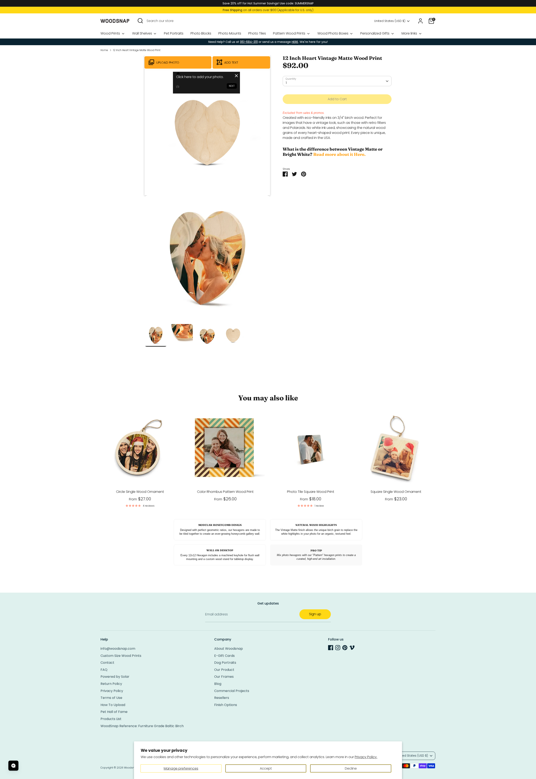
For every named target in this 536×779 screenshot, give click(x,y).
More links (410, 33)
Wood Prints (110, 33)
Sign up (315, 614)
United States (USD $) (389, 21)
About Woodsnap (228, 648)
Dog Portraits (225, 662)
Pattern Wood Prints (289, 33)
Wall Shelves (142, 33)
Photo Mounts (229, 33)
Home (104, 50)
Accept (266, 768)
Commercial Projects (231, 690)
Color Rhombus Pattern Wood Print (225, 491)
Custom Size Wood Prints (120, 655)
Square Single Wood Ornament (396, 491)
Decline (351, 768)
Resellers (221, 697)
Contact (107, 662)
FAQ (103, 669)
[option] (207, 259)
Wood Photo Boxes (333, 33)
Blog (217, 683)
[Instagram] (337, 647)
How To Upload (112, 704)
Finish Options (225, 704)
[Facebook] (330, 647)
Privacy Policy (111, 690)
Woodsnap (131, 767)
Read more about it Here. (339, 154)
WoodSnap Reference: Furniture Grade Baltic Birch (142, 726)
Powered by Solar (114, 676)
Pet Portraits (173, 33)
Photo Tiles (257, 33)
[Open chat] (13, 766)
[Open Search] (140, 21)
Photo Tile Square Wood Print (310, 491)
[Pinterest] (344, 647)
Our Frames (224, 676)
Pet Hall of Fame (114, 711)
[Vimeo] (351, 647)
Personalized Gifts (375, 33)
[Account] (420, 21)
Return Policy (111, 683)
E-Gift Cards (224, 655)
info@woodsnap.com (117, 648)
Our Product (224, 669)
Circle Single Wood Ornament (140, 491)
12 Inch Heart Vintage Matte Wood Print (136, 50)
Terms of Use (111, 697)
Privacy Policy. (366, 757)
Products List (110, 718)
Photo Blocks (201, 33)
